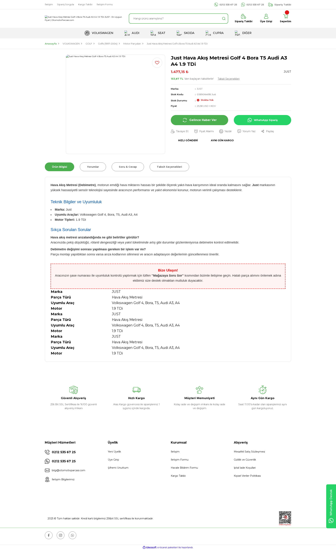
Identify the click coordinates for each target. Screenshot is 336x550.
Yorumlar (93, 166)
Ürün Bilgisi (59, 166)
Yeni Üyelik (114, 451)
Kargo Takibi (178, 475)
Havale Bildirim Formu (184, 467)
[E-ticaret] (167, 547)
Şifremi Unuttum (118, 467)
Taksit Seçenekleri (229, 78)
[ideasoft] (150, 547)
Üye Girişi (113, 459)
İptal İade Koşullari (245, 467)
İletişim (175, 451)
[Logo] (84, 18)
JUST (199, 88)
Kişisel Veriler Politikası (247, 475)
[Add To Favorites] (157, 63)
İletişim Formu (179, 459)
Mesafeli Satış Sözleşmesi (249, 451)
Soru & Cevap (128, 166)
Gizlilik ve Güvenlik (245, 459)
